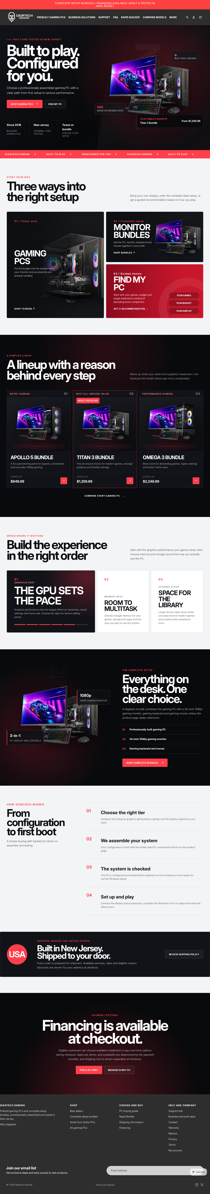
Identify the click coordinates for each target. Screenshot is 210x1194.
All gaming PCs (78, 1127)
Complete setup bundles (84, 1116)
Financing (124, 1127)
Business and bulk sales (181, 1116)
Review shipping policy (184, 954)
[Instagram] (196, 1185)
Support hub (175, 1110)
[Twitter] (202, 1185)
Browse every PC (119, 1070)
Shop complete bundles (145, 762)
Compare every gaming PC (105, 496)
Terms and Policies (105, 1185)
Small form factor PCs (82, 1122)
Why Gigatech (8, 1124)
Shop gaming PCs (25, 104)
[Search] (187, 17)
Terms (172, 1144)
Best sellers (76, 1110)
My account (175, 1150)
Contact (173, 1122)
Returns (172, 1133)
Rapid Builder (127, 1116)
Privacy (172, 1139)
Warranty (173, 1127)
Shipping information (131, 1122)
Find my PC (55, 104)
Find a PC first (89, 1070)
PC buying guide (128, 1110)
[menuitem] (173, 17)
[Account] (193, 17)
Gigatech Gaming (23, 1184)
